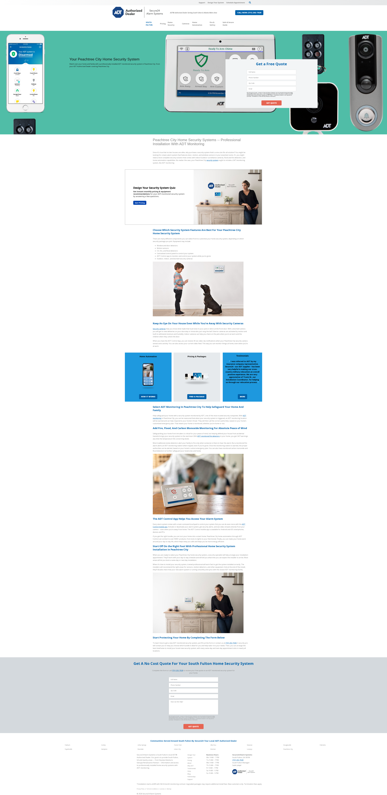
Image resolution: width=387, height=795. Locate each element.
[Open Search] (250, 3)
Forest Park (178, 745)
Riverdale (141, 749)
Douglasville (287, 745)
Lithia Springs (142, 745)
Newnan (249, 745)
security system (212, 160)
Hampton (104, 749)
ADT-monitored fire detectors (208, 436)
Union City (177, 749)
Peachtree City (288, 749)
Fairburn (67, 745)
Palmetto (323, 745)
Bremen (213, 749)
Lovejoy (249, 749)
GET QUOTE (271, 103)
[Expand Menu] (179, 23)
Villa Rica (213, 745)
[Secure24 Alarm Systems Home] (138, 12)
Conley (103, 745)
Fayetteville (68, 749)
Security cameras (159, 329)
